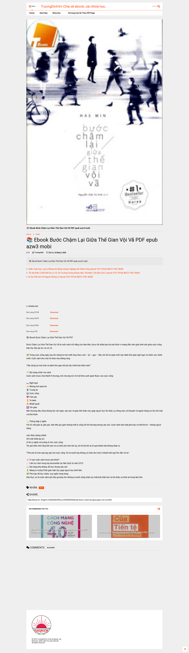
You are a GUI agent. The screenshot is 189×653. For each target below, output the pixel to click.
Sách (38, 234)
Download (54, 312)
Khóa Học (57, 13)
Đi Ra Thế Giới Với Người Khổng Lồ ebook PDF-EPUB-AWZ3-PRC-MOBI (61, 277)
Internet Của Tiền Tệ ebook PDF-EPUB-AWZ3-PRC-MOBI (126, 532)
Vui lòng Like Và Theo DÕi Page (81, 13)
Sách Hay (43, 13)
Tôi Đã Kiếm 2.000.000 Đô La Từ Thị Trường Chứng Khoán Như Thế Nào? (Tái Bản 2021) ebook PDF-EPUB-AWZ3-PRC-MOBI (84, 273)
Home (31, 13)
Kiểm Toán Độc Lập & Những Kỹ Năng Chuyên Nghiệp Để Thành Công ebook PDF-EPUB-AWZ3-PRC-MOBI (76, 269)
